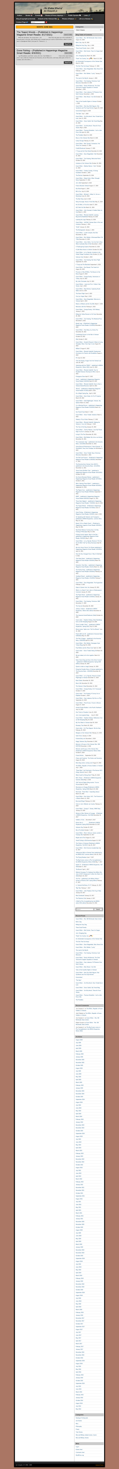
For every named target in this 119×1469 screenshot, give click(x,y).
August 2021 (79, 1199)
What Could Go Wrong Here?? (84, 775)
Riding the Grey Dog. (81, 45)
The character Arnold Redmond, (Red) (86, 615)
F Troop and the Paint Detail (83, 151)
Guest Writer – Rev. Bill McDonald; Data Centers (89, 38)
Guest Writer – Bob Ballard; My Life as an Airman (89, 437)
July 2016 (78, 1366)
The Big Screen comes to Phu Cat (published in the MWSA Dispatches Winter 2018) (88, 1029)
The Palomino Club (81, 898)
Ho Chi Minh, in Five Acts (83, 204)
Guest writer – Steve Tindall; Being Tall (86, 650)
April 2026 (78, 1048)
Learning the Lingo (81, 219)
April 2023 (78, 1147)
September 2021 (80, 1196)
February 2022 (79, 1182)
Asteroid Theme (100, 1465)
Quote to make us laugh (82, 666)
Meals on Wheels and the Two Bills (85, 304)
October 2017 (79, 1324)
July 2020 (78, 1233)
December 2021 (80, 1187)
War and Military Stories (82, 1437)
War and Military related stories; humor (86, 1435)
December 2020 (80, 1221)
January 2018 (79, 1315)
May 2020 (78, 1238)
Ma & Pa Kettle (80, 830)
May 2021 (78, 1207)
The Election (79, 175)
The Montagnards (80, 230)
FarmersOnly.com (80, 738)
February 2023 (79, 1153)
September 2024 (80, 1099)
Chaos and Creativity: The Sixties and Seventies (89, 758)
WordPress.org (80, 1455)
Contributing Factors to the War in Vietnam (87, 334)
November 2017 (80, 1321)
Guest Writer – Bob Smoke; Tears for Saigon (88, 51)
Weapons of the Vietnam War (84, 733)
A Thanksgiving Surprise (82, 246)
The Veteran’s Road (81, 686)
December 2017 (80, 1318)
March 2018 (79, 1309)
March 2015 (79, 1392)
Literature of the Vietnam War (84, 163)
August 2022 (79, 1167)
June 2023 (78, 1142)
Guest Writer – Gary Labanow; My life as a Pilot (89, 698)
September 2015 (80, 1383)
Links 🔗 (87, 15)
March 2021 (79, 1213)
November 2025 (80, 1062)
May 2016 (78, 1369)
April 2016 (78, 1372)
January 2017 (79, 1349)
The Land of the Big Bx (82, 78)
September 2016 (80, 1360)
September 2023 (80, 1133)
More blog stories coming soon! (84, 763)
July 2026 (78, 1042)
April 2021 (78, 1210)
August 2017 (79, 1329)
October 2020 (79, 1227)
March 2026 (79, 1051)
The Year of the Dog (81, 427)
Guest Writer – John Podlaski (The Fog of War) (88, 891)
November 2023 (80, 1128)
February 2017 (79, 1346)
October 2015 (79, 1380)
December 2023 (80, 1125)
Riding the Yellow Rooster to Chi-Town (86, 314)
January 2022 (79, 1184)
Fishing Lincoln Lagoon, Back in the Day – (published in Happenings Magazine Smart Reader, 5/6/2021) (87, 536)
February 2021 (79, 1216)
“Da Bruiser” (79, 869)
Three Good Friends (81, 48)
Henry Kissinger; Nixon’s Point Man (85, 201)
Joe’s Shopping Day (81, 55)
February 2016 (79, 1375)
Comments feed (80, 1452)
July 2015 (78, 1386)
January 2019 (79, 1281)
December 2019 (80, 1250)
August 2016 (79, 1363)
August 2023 (79, 1136)
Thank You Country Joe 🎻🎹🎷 (84, 58)
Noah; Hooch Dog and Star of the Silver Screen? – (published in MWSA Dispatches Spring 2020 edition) (89, 661)
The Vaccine (79, 606)
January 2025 (79, 1088)
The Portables (79, 135)
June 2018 (78, 1301)
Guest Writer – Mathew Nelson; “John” (86, 166)
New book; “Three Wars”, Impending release (87, 792)
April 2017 (78, 1341)
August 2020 (79, 1230)
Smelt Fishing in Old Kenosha (84, 840)
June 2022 (78, 1173)
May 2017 (78, 1338)
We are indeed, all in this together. (85, 655)
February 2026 (79, 1054)
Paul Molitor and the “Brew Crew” (84, 648)
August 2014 (79, 1403)
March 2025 (79, 1082)
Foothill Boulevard (80, 148)
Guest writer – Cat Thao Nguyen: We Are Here (88, 728)
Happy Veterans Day (81, 741)
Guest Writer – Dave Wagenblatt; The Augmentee (89, 582)
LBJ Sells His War (81, 207)
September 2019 (80, 1258)
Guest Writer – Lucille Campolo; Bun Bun (87, 232)
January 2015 (79, 1397)
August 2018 (79, 1295)
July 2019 (78, 1264)
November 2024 (80, 1093)
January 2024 (79, 1122)
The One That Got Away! (82, 66)
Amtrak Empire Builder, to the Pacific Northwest (89, 707)
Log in (77, 1446)
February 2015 (79, 1394)
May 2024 (78, 1110)
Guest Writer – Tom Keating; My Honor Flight (88, 260)
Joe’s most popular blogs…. (83, 715)
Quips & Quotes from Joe (83, 587)
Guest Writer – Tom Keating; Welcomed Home (88, 158)
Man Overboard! (80, 895)
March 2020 (79, 1244)
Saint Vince (79, 735)
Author (19, 15)
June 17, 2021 (68, 34)
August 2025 (79, 1068)
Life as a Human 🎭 (86, 19)
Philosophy (79, 1426)
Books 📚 (29, 15)
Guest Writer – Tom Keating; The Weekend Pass (89, 319)
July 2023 (78, 1139)
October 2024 (79, 1096)
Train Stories (79, 1432)
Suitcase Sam (79, 257)
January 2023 (79, 1156)
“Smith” (78, 227)
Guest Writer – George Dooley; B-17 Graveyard (88, 689)
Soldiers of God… (80, 819)
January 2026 (79, 1057)
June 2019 (78, 1267)
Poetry (77, 1429)
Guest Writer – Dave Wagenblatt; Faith (86, 154)
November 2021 (80, 1190)
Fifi (76, 358)
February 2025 (79, 1085)
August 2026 (79, 1040)
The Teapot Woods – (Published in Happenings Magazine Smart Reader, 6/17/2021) (40, 33)
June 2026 (78, 1045)
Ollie (77, 339)
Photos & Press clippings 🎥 (55, 15)
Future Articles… (80, 755)
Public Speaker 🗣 (74, 15)
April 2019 (78, 1272)
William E (78, 348)
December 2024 (80, 1091)
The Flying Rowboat (81, 857)
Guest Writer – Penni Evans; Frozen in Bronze (88, 703)
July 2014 (78, 1406)
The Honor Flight (80, 293)
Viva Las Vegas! (80, 296)
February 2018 (79, 1312)
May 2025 (78, 1076)
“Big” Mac (78, 888)
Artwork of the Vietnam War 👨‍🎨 (48, 19)
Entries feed (79, 1449)
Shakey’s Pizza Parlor (82, 419)
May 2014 (78, 1409)
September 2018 (80, 1292)
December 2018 (80, 1284)
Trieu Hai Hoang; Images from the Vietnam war (88, 360)
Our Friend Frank (80, 412)
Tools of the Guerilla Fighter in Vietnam (86, 101)
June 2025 (78, 1074)
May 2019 (78, 1270)
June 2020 (78, 1235)
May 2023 (78, 1145)
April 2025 (78, 1079)
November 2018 (80, 1287)
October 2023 (79, 1130)
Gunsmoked (79, 110)
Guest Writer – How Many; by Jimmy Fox (87, 330)
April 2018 (78, 1306)
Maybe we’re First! (81, 837)
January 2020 (79, 1247)
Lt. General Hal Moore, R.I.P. (83, 885)
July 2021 (78, 1201)
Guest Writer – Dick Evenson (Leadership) (87, 848)
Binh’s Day (79, 42)
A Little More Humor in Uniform (84, 249)
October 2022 (79, 1164)
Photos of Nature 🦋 (69, 19)
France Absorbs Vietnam (82, 185)
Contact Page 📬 (22, 22)
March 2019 (79, 1275)
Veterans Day (79, 827)
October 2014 (79, 1400)
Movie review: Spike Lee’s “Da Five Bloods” (87, 629)
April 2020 (78, 1241)
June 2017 (78, 1335)
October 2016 (79, 1358)
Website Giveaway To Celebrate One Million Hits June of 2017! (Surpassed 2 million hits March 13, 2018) (89, 874)
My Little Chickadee (81, 281)
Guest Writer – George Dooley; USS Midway (88, 309)
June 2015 (78, 1389)
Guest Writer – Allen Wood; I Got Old (86, 96)
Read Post (68, 44)
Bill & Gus (78, 191)
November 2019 (80, 1252)
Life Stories (79, 1420)
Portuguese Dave (80, 376)
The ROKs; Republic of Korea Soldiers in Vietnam (89, 765)
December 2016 (80, 1352)
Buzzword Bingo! (80, 801)
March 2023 (79, 1150)
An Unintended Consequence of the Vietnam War (89, 61)
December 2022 (80, 1159)
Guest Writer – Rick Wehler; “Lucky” (85, 73)
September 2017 (80, 1326)
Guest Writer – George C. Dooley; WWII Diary (88, 808)
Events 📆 (38, 15)
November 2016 (80, 1355)
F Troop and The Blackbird (83, 264)
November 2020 (80, 1224)
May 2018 (78, 1304)
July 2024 (78, 1105)
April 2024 (78, 1113)
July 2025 (78, 1071)
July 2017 (78, 1332)
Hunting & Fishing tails (82, 1418)
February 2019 (79, 1278)
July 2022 (78, 1170)
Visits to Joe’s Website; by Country (85, 804)
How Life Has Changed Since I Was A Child (87, 554)
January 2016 (79, 1377)
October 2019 (79, 1255)
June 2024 (78, 1108)
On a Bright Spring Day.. (82, 393)
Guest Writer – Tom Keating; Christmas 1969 (88, 601)
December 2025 (80, 1059)
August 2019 (79, 1261)
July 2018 (78, 1298)
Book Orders (79, 680)
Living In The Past (81, 434)
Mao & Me (78, 683)
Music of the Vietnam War (83, 138)
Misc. (77, 1423)
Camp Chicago (80, 140)
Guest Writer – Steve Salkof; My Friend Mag (88, 121)
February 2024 (79, 1119)
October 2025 (79, 1065)
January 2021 (79, 1218)
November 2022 (80, 1162)
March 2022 (79, 1179)
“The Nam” (78, 113)
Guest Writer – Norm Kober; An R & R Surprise (88, 396)
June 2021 (78, 1204)
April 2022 (78, 1176)
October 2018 (79, 1289)
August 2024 (79, 1102)
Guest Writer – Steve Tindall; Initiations (86, 414)
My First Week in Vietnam (83, 722)
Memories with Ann (81, 306)
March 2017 (79, 1343)
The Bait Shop (79, 199)
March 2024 (79, 1116)
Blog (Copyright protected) (25, 19)
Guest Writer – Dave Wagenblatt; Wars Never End (89, 69)
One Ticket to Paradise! (82, 712)
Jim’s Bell (78, 183)
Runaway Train (80, 725)
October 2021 (79, 1193)
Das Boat (78, 188)
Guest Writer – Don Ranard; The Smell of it (87, 267)
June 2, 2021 (68, 53)
